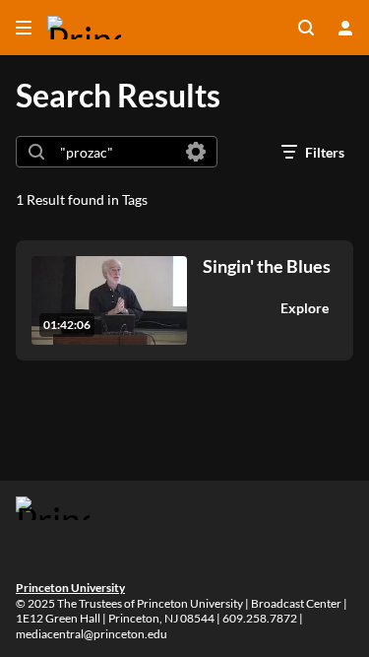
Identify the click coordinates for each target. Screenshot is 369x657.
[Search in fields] (195, 151)
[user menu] (345, 27)
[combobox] (115, 152)
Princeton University (70, 587)
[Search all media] (306, 27)
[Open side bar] (23, 27)
